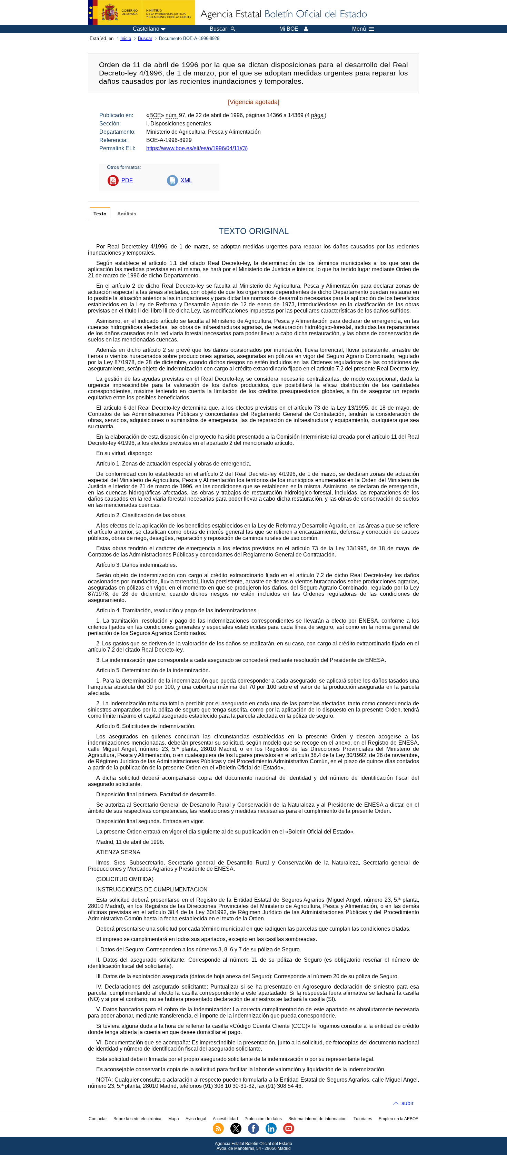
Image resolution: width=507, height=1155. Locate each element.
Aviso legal (196, 1118)
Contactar (98, 1118)
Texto (100, 213)
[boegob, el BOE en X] (235, 1132)
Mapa (173, 1118)
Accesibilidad (225, 1118)
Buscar (145, 38)
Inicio (125, 38)
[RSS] (218, 1132)
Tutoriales (363, 1118)
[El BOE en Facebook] (253, 1132)
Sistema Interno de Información (317, 1118)
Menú (359, 29)
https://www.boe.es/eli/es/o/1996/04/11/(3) (197, 148)
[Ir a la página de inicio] (283, 14)
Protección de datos (263, 1118)
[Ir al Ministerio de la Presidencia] (141, 12)
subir (407, 1103)
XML (186, 180)
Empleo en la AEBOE (398, 1118)
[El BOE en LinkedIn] (271, 1132)
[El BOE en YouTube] (288, 1132)
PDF (127, 180)
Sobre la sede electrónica (137, 1118)
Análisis (126, 213)
